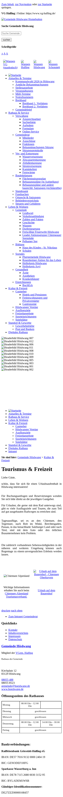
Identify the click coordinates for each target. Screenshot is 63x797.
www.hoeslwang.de (12, 689)
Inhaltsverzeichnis (18, 633)
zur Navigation (23, 4)
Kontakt (12, 629)
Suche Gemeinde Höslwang (17, 26)
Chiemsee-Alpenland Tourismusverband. (16, 595)
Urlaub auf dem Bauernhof (46, 592)
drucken (5, 610)
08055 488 (7, 679)
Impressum (14, 636)
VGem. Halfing (24, 652)
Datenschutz (15, 639)
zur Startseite (45, 4)
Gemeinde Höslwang (16, 646)
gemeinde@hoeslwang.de (15, 685)
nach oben (16, 610)
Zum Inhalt (7, 4)
